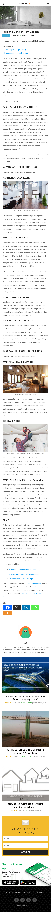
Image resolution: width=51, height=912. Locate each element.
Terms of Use (40, 892)
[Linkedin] (26, 607)
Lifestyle (6, 35)
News (8, 892)
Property (8, 703)
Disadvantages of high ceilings (16, 53)
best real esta (27, 593)
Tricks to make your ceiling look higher (24, 574)
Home (6, 41)
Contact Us (27, 892)
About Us (16, 892)
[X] (17, 607)
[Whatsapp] (35, 607)
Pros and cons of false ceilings (21, 579)
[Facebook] (7, 607)
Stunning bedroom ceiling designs (22, 570)
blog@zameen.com (34, 583)
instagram (34, 901)
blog (25, 3)
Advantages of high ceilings (15, 50)
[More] (7, 613)
